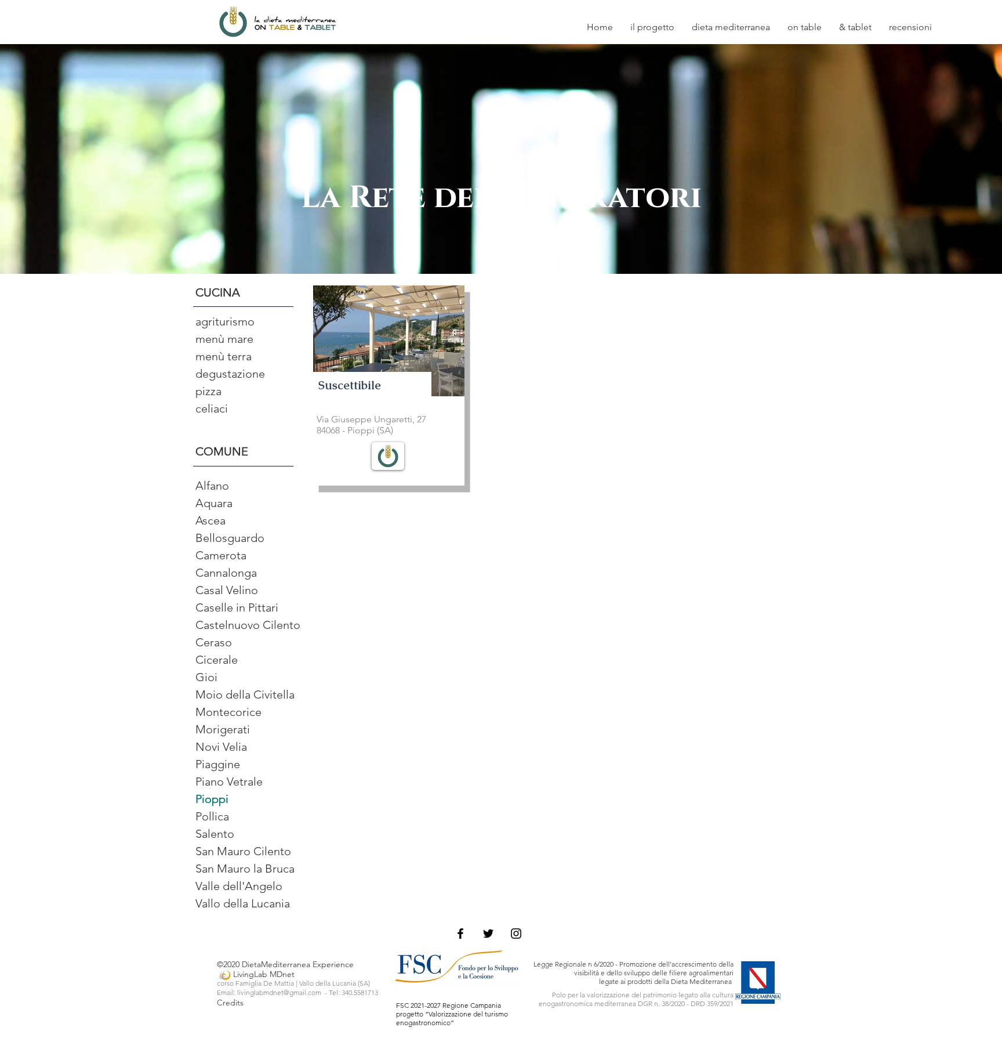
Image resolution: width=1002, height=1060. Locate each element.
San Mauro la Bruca (245, 869)
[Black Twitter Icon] (488, 933)
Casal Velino (226, 590)
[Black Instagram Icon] (516, 933)
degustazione (230, 374)
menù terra (223, 356)
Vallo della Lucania (242, 903)
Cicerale (216, 660)
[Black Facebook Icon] (460, 933)
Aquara (214, 503)
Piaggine (217, 764)
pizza (208, 391)
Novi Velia (221, 747)
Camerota (220, 555)
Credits (231, 1002)
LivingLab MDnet (256, 974)
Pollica (212, 816)
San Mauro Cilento (243, 851)
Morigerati (222, 729)
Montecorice (228, 712)
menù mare (224, 339)
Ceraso (213, 642)
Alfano (212, 486)
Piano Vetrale (229, 781)
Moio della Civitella (245, 694)
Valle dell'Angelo (238, 886)
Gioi (206, 677)
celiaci (211, 408)
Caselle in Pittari (236, 607)
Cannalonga (226, 573)
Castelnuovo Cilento (247, 625)
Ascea (210, 520)
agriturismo (225, 321)
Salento (214, 834)
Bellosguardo (229, 538)
